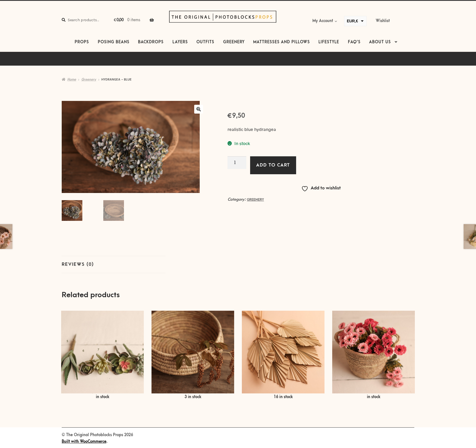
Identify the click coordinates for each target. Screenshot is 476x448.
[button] (198, 109)
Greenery (234, 42)
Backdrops (151, 42)
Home (71, 79)
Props (82, 42)
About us (380, 42)
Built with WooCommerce (84, 441)
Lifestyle (328, 42)
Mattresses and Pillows (281, 42)
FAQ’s (354, 42)
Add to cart (273, 165)
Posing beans (113, 42)
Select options (102, 355)
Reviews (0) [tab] (78, 264)
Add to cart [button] (193, 355)
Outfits (205, 42)
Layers (180, 42)
